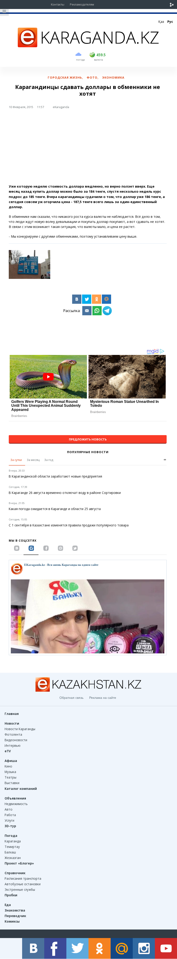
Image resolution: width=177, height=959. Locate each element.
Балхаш (10, 852)
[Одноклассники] (96, 299)
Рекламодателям (82, 4)
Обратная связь (71, 697)
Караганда (13, 841)
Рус (170, 21)
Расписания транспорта (23, 878)
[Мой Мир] (106, 299)
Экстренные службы (20, 889)
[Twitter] (86, 299)
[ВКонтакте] (76, 299)
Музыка (10, 772)
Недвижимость (16, 804)
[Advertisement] (87, 148)
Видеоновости (16, 740)
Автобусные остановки (23, 884)
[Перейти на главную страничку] (88, 45)
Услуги (9, 820)
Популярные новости (88, 452)
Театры (10, 777)
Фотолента (13, 734)
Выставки (12, 783)
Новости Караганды (20, 729)
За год (48, 460)
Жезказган (13, 858)
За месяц (33, 460)
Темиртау (12, 846)
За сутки (16, 460)
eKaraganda (61, 107)
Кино (8, 766)
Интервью (13, 745)
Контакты (57, 4)
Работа (10, 815)
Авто (8, 809)
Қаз (161, 21)
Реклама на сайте (102, 697)
